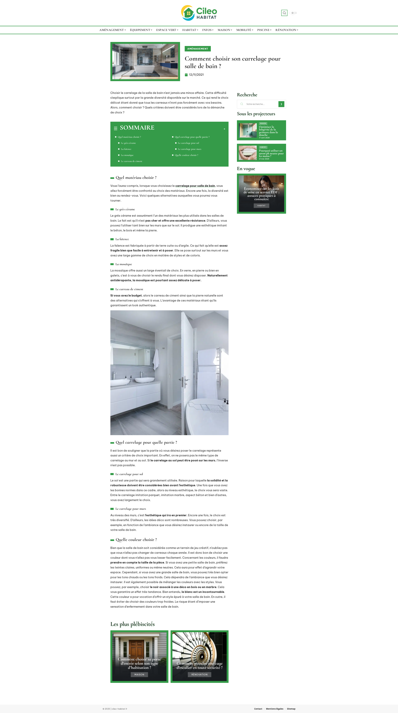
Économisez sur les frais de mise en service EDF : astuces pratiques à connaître (261, 193)
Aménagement (197, 48)
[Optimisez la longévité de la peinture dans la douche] (248, 130)
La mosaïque (127, 155)
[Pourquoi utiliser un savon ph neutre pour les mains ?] (248, 153)
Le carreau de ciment (131, 161)
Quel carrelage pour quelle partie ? (192, 136)
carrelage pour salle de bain (195, 186)
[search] (284, 13)
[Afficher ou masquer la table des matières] (189, 129)
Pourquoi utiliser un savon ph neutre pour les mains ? (271, 153)
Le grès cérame (128, 143)
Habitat (263, 147)
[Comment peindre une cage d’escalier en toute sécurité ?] (199, 656)
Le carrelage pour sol (188, 143)
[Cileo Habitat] (199, 13)
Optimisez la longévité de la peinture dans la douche (268, 131)
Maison (139, 674)
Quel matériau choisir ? (129, 136)
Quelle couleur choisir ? (186, 155)
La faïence (126, 149)
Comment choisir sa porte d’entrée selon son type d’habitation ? (139, 663)
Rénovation (200, 674)
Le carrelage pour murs (189, 149)
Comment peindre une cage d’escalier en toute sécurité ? (199, 665)
